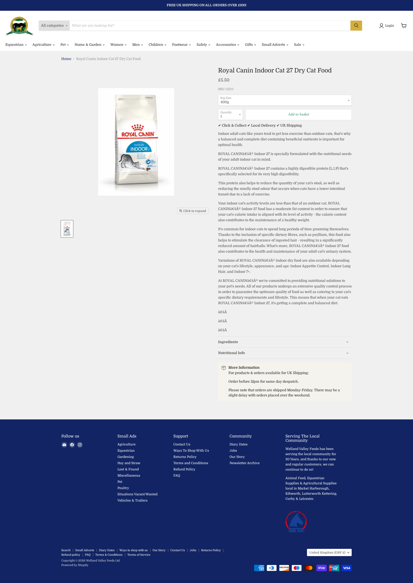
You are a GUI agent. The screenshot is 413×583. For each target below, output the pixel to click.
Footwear (180, 45)
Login (389, 26)
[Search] (356, 26)
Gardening (125, 457)
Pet (63, 45)
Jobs (233, 451)
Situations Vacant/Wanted (137, 494)
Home (66, 59)
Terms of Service (138, 554)
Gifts (249, 45)
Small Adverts (274, 45)
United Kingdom (327, 552)
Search (66, 550)
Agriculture (42, 45)
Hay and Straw (128, 463)
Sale (298, 45)
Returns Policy (185, 457)
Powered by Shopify (74, 565)
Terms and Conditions (190, 463)
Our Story (237, 457)
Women (117, 45)
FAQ (176, 475)
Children (156, 45)
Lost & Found (128, 469)
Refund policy (70, 554)
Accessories (226, 45)
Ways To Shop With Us (191, 451)
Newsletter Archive (245, 463)
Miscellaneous (128, 475)
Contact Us (181, 444)
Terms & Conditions (109, 554)
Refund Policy (184, 469)
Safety (202, 45)
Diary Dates (239, 444)
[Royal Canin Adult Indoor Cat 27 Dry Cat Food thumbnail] (67, 228)
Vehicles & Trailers (132, 500)
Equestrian (14, 45)
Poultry (123, 488)
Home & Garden (88, 45)
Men (136, 45)
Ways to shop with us (133, 550)
